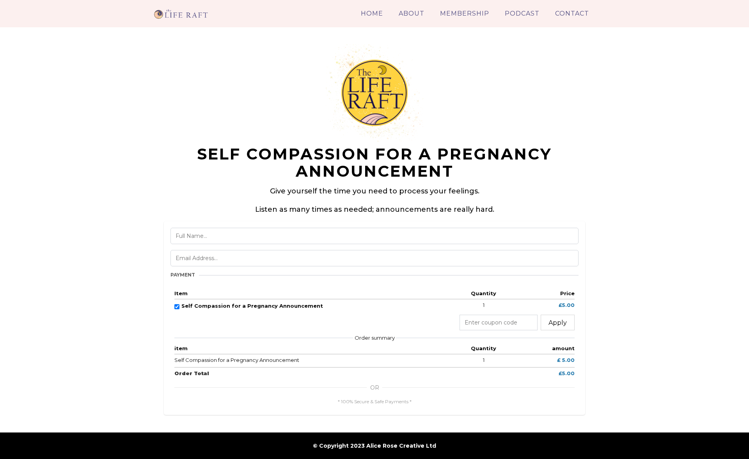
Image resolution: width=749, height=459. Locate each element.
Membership (464, 13)
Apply (557, 322)
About (411, 13)
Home (372, 13)
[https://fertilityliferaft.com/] (181, 13)
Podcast (522, 13)
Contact (572, 13)
